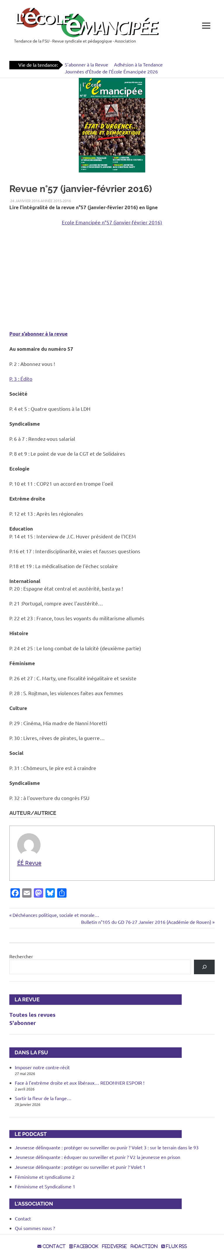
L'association (31, 1204)
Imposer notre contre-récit (42, 1067)
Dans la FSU (28, 1052)
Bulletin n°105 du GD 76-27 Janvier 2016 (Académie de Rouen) (146, 922)
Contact (23, 1218)
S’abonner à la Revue (86, 64)
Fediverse (114, 1246)
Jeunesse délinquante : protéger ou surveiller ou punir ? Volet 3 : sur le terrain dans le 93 (107, 1147)
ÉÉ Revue (29, 862)
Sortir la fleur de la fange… (43, 1098)
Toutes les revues (32, 1014)
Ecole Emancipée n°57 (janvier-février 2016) (112, 222)
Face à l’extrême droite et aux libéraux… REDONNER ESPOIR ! (79, 1083)
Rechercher (21, 956)
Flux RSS (176, 1246)
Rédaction (144, 1246)
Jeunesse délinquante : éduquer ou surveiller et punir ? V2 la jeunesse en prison (97, 1157)
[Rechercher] (204, 967)
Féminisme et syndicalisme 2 (45, 1177)
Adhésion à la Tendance (138, 64)
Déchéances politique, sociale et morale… (55, 915)
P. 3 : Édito (20, 379)
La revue (24, 999)
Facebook (85, 1246)
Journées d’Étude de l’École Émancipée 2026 (111, 71)
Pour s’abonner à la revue (38, 334)
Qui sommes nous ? (35, 1228)
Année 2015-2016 (56, 200)
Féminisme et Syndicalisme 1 (45, 1186)
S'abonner (22, 1022)
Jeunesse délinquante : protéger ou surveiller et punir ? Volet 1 (80, 1167)
